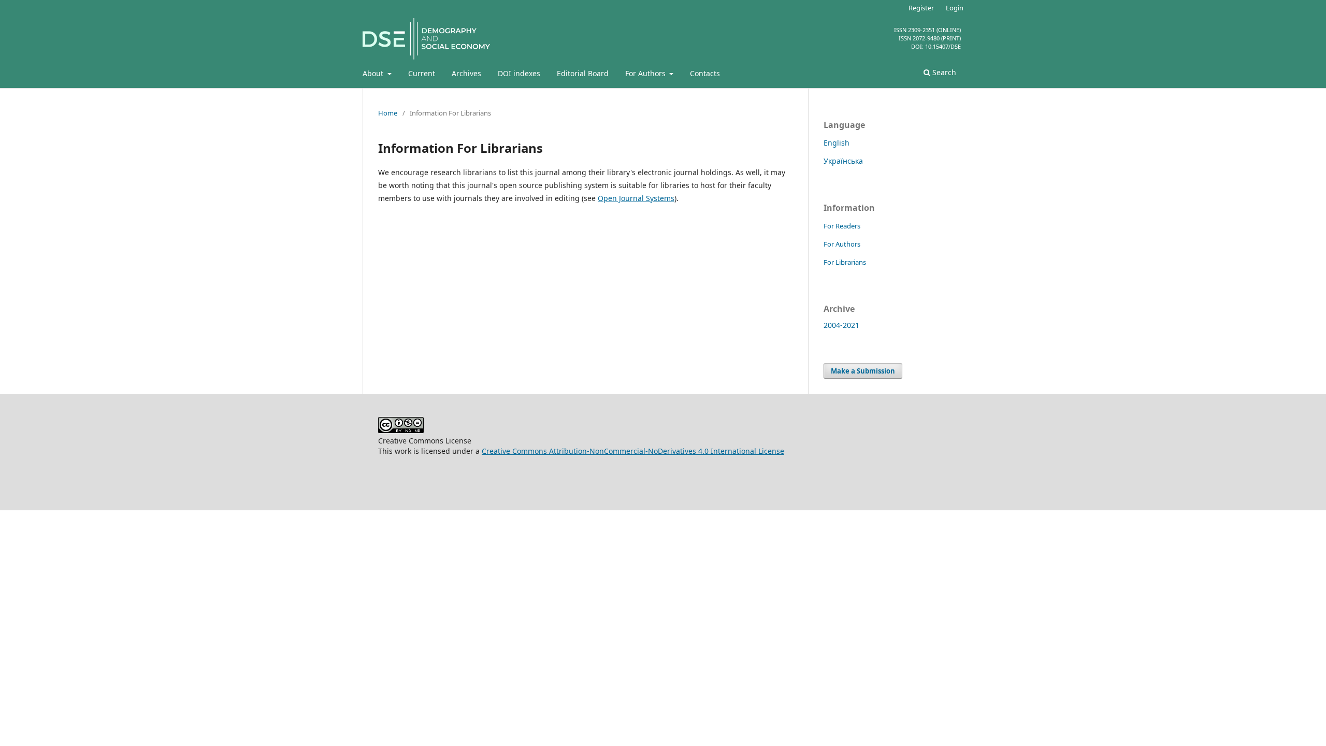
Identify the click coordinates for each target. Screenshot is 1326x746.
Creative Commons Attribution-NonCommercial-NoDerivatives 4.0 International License (633, 451)
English (836, 143)
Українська (843, 161)
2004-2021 (841, 325)
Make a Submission (863, 371)
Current (421, 73)
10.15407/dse (943, 46)
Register (921, 7)
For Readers (842, 226)
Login (954, 7)
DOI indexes (519, 73)
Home (387, 113)
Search (943, 72)
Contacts (705, 73)
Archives (466, 73)
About (374, 73)
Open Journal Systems (636, 198)
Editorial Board (583, 73)
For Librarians (845, 262)
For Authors (646, 73)
